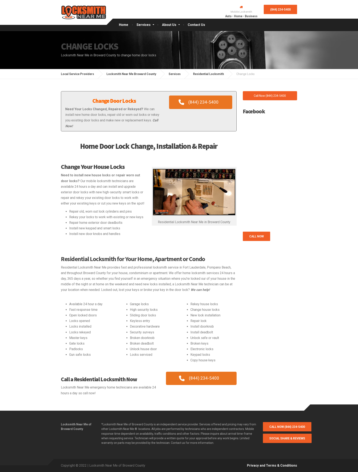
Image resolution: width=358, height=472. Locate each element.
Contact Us (196, 25)
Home (123, 25)
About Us (169, 25)
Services (144, 25)
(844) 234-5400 (280, 9)
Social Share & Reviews (287, 438)
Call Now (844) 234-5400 (287, 426)
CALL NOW (256, 236)
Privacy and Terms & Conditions (272, 465)
